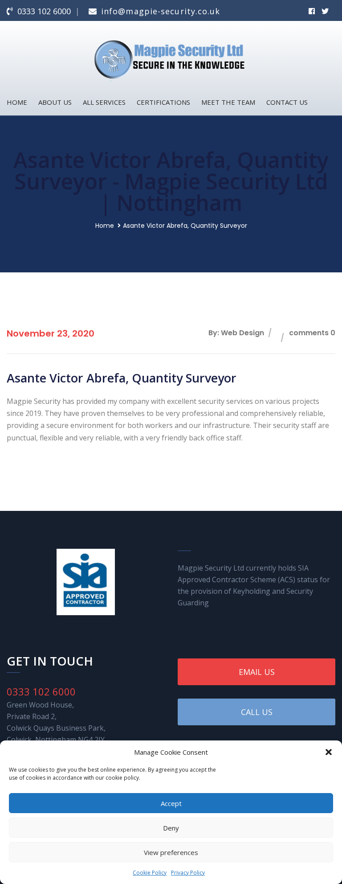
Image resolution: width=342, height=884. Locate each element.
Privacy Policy (188, 872)
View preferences (171, 852)
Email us (257, 671)
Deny (171, 827)
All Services (104, 102)
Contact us (287, 102)
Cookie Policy (150, 872)
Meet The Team (228, 102)
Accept (171, 803)
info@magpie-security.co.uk (160, 11)
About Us (55, 102)
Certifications (163, 102)
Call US (257, 712)
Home (17, 102)
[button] (328, 752)
